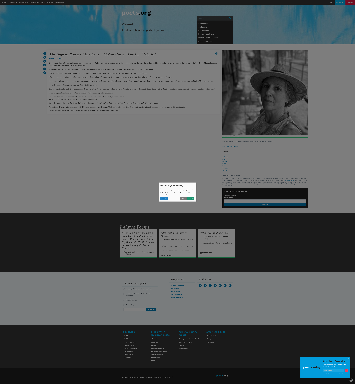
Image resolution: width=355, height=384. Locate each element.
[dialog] (177, 192)
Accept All (190, 198)
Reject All (183, 198)
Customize (164, 198)
